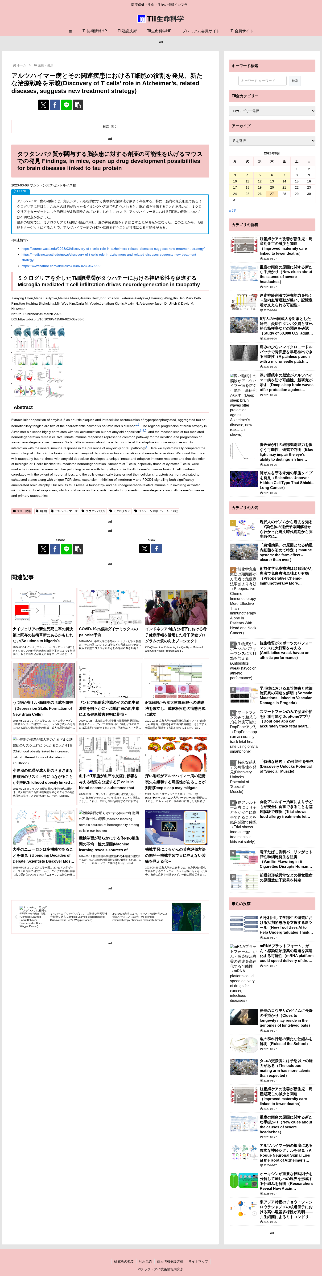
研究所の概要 (124, 1261)
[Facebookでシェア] (55, 105)
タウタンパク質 (95, 511)
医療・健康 (24, 511)
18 (247, 187)
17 (235, 187)
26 (260, 194)
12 (260, 181)
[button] (78, 105)
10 (235, 181)
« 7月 (233, 211)
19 (260, 187)
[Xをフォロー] (144, 548)
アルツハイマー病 (66, 511)
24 (235, 194)
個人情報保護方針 (170, 1261)
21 (284, 187)
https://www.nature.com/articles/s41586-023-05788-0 (60, 266)
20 (272, 187)
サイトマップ (198, 1261)
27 (272, 194)
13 (272, 181)
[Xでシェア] (43, 105)
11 (247, 181)
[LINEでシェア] (66, 105)
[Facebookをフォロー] (156, 548)
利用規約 (145, 1261)
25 (247, 194)
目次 (106, 126)
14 (284, 181)
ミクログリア (121, 511)
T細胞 (43, 511)
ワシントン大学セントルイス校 (158, 511)
